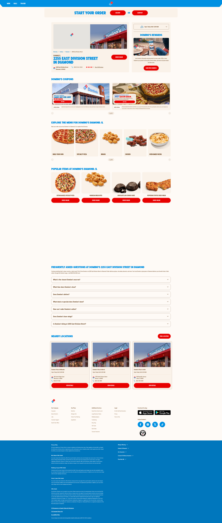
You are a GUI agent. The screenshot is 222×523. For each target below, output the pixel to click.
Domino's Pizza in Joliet (140, 369)
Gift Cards (94, 425)
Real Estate (94, 428)
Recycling (94, 423)
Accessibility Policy (55, 515)
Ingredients (73, 420)
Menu (8, 3)
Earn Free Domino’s (151, 68)
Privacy (115, 414)
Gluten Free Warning (75, 417)
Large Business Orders (96, 414)
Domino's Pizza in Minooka (58, 369)
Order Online (119, 57)
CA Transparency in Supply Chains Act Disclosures (62, 508)
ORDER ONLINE (65, 200)
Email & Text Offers (55, 423)
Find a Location (164, 336)
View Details (69, 385)
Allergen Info (73, 414)
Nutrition (73, 411)
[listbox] (111, 96)
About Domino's (54, 414)
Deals (15, 3)
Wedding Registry (95, 417)
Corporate (53, 411)
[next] (170, 113)
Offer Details (56, 107)
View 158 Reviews (99, 67)
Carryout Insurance (96, 431)
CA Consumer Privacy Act (57, 511)
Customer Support (55, 420)
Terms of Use (117, 417)
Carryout (140, 13)
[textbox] (111, 272)
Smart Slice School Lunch (97, 411)
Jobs (52, 417)
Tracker (23, 3)
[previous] (52, 113)
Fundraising (94, 420)
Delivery (118, 13)
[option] (81, 96)
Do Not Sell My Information (120, 411)
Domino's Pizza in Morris (99, 369)
